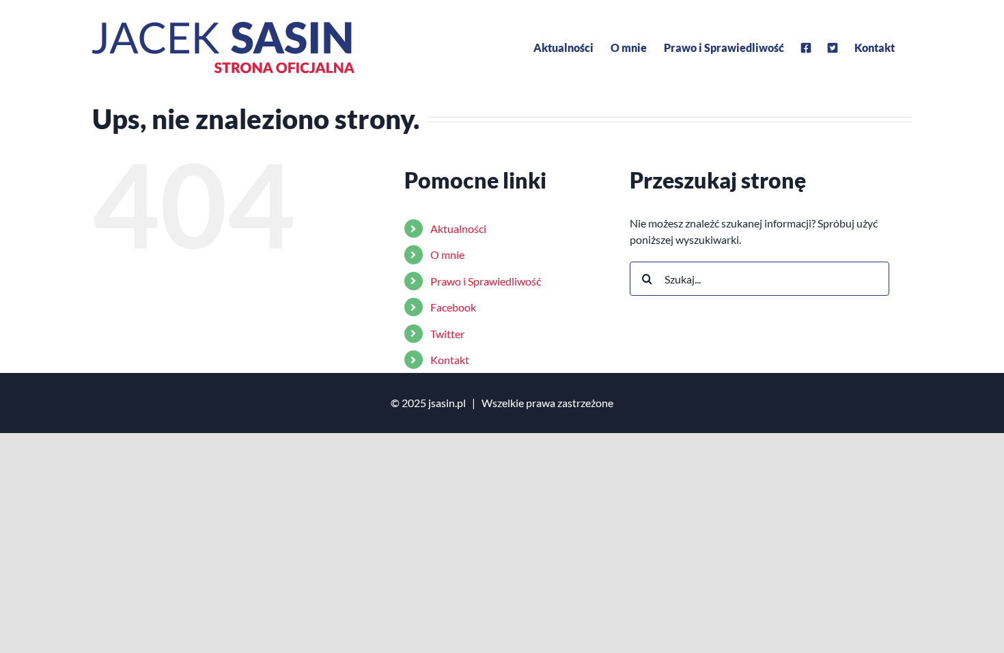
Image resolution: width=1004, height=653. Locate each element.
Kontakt (449, 359)
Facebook (453, 307)
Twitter (447, 333)
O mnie (447, 254)
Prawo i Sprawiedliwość (485, 281)
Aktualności (458, 228)
